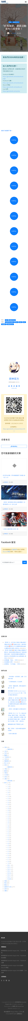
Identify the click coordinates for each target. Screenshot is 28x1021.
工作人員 (21, 1012)
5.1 (8, 847)
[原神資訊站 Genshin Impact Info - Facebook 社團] (4, 980)
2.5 (8, 802)
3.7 (8, 824)
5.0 (8, 845)
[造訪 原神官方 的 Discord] (19, 386)
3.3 (8, 816)
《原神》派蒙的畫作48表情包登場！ (17, 709)
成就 (5, 765)
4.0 (8, 828)
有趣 (5, 773)
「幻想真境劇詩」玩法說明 (15, 681)
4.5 (8, 837)
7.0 (8, 863)
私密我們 (14, 549)
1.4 (8, 784)
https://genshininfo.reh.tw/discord (12, 87)
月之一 (9, 865)
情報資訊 (6, 761)
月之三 (9, 869)
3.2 (8, 814)
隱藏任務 (9, 749)
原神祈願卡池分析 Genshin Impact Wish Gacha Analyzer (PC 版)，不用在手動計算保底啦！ (17, 693)
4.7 (8, 841)
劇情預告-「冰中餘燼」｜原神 (12, 664)
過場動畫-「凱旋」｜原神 (11, 660)
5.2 (8, 849)
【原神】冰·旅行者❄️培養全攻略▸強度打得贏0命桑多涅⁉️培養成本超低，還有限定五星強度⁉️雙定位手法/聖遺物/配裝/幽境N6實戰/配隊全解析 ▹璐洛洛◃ (17, 702)
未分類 (6, 775)
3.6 (8, 822)
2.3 (8, 798)
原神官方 (14, 33)
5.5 (8, 855)
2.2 (8, 796)
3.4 (8, 818)
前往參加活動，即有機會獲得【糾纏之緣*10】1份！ (14, 476)
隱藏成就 (9, 767)
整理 (5, 771)
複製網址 (14, 446)
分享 (5, 753)
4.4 (8, 835)
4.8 (8, 843)
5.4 (8, 853)
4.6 (8, 839)
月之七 (9, 867)
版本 (5, 782)
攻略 (5, 769)
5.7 (8, 859)
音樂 (5, 889)
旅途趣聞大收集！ (9, 662)
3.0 (8, 810)
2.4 (8, 800)
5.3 (8, 851)
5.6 (8, 857)
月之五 (9, 873)
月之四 (9, 879)
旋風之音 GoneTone (18, 1006)
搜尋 (24, 562)
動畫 (5, 755)
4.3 (8, 834)
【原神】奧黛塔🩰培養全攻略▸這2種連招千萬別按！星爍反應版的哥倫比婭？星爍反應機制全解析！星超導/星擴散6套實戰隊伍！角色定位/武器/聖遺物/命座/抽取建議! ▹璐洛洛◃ (15, 654)
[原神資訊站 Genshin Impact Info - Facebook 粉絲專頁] (2, 980)
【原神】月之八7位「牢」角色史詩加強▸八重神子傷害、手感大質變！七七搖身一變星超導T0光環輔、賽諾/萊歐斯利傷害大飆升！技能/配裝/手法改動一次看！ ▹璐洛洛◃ (17, 717)
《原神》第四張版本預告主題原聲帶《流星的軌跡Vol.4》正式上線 (14, 503)
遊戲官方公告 (7, 887)
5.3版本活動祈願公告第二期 (10, 529)
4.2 (8, 832)
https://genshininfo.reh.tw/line (11, 91)
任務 (5, 747)
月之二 (9, 871)
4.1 (8, 830)
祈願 (5, 881)
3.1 (8, 812)
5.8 (8, 861)
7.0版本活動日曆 (12, 733)
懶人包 (6, 763)
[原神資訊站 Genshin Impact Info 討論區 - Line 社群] (14, 618)
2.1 (8, 794)
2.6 (8, 804)
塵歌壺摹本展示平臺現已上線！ (16, 724)
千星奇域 (6, 757)
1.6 (8, 788)
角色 (5, 883)
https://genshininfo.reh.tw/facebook (13, 83)
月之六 (9, 877)
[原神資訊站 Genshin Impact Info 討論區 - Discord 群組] (6, 980)
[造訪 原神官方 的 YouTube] (16, 386)
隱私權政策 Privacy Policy (11, 1012)
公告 (5, 751)
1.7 (8, 790)
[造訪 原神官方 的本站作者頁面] (8, 33)
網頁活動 (9, 780)
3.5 (8, 820)
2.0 (8, 792)
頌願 (5, 891)
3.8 (8, 826)
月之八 (9, 875)
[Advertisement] (14, 112)
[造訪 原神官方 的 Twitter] (14, 386)
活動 (5, 779)
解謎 (5, 885)
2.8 (8, 808)
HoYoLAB (14, 388)
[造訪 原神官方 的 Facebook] (11, 386)
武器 (5, 777)
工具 (5, 759)
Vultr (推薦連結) (18, 1014)
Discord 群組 (6, 551)
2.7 (8, 806)
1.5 (8, 786)
